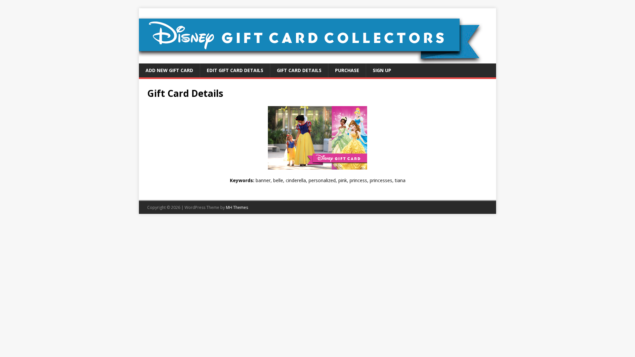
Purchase (347, 70)
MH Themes (237, 207)
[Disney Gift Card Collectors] (317, 60)
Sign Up (382, 70)
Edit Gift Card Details (235, 70)
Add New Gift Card (169, 70)
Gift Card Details (299, 70)
